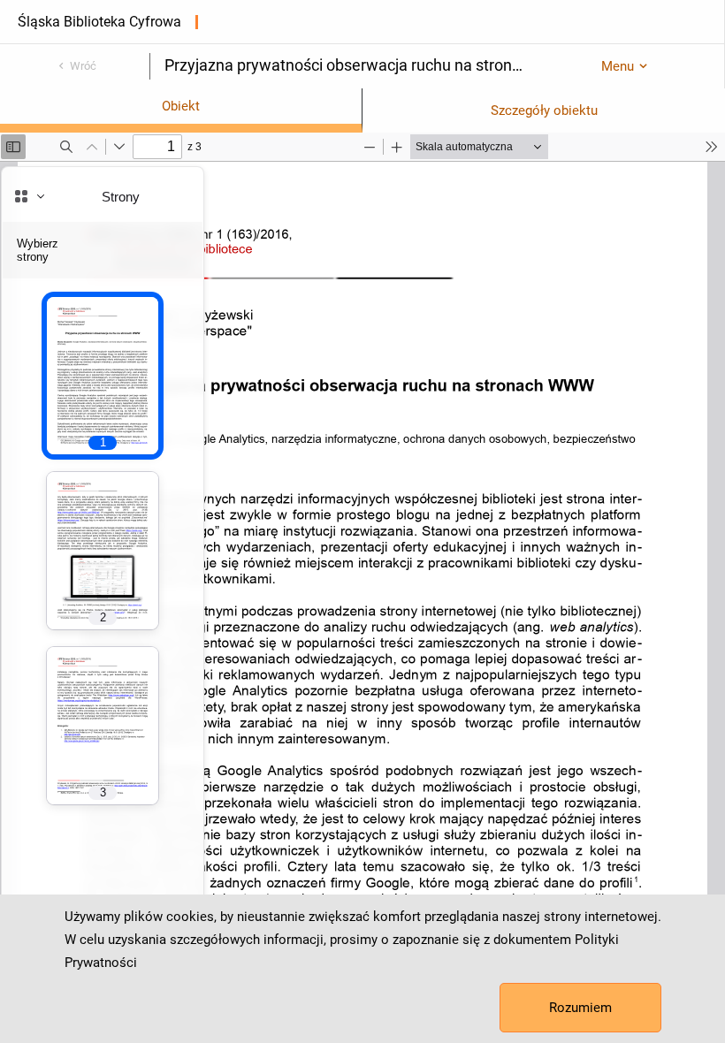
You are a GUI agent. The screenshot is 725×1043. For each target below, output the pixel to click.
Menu (617, 66)
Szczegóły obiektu (544, 110)
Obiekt (181, 106)
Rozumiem (580, 1008)
